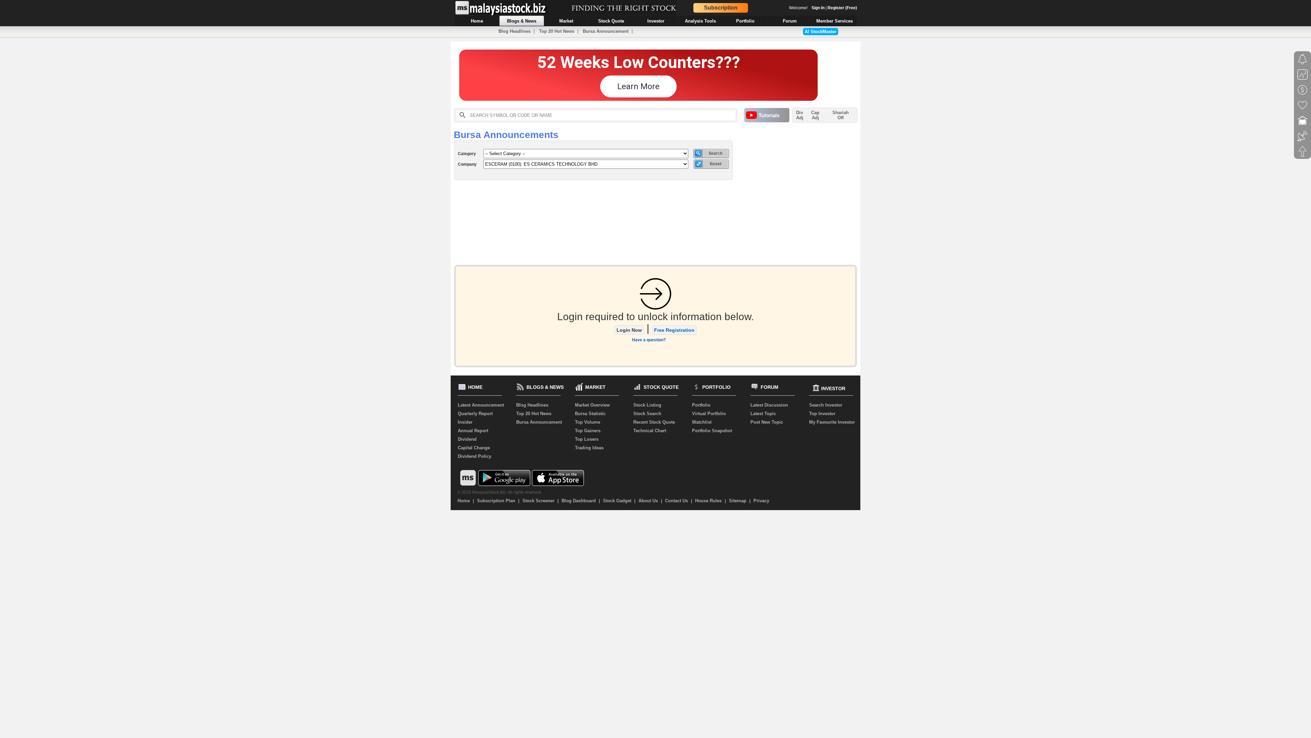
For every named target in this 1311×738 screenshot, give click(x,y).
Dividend (467, 439)
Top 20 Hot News (556, 31)
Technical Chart (649, 430)
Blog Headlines (514, 31)
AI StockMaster (820, 31)
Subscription (720, 8)
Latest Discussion (769, 405)
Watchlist (701, 422)
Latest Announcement (481, 405)
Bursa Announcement (606, 31)
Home (463, 500)
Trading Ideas (589, 447)
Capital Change (474, 447)
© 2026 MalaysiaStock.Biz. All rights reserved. (499, 492)
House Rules (708, 500)
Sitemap (737, 500)
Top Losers (586, 439)
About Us (648, 500)
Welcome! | (823, 7)
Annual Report (473, 430)
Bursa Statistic (590, 413)
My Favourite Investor (832, 422)
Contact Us (676, 500)
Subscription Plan (496, 500)
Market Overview (592, 405)
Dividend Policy (474, 456)
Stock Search (647, 413)
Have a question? (649, 340)
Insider (465, 422)
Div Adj (799, 115)
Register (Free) (842, 7)
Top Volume (587, 422)
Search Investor (825, 405)
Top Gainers (588, 430)
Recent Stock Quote (654, 422)
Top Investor (822, 413)
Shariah (840, 115)
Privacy (761, 500)
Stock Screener (538, 500)
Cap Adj (815, 115)
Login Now (629, 330)
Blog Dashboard (579, 500)
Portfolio (701, 405)
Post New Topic (766, 422)
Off (840, 117)
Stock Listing (647, 405)
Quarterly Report (475, 413)
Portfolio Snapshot (712, 430)
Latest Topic (763, 413)
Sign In (818, 7)
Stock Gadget (617, 500)
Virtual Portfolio (709, 413)
